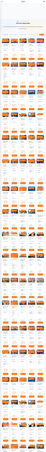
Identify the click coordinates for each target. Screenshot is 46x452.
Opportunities (23, 21)
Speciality (31, 34)
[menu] (2, 2)
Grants (33, 114)
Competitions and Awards (31, 41)
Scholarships (23, 114)
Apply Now (5, 58)
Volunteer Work (14, 40)
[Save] (30, 114)
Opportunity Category (13, 34)
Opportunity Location (23, 34)
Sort (36, 34)
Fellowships (41, 63)
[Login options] (44, 2)
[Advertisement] (23, 449)
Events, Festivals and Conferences (5, 41)
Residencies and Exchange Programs (22, 92)
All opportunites (5, 34)
